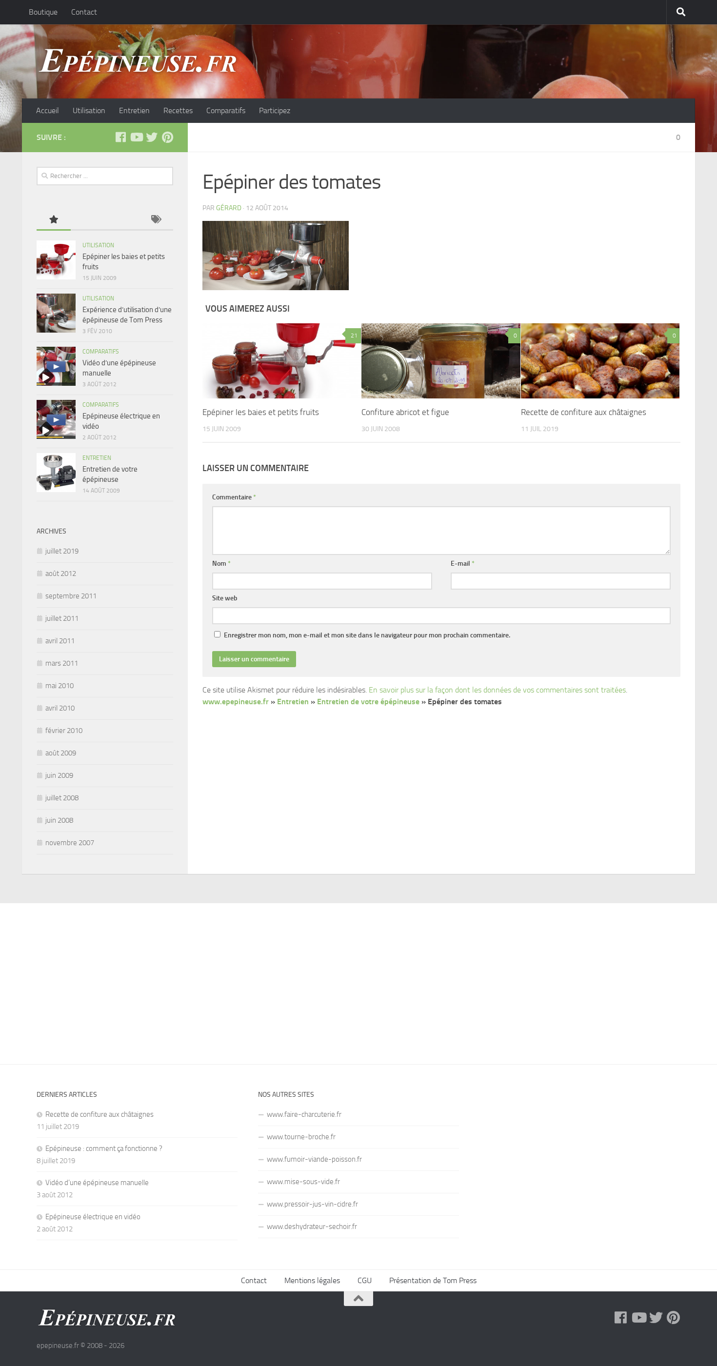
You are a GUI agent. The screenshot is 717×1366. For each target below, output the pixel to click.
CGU (365, 1280)
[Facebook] (120, 137)
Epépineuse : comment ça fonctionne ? (103, 1148)
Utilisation (89, 110)
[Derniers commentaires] (122, 220)
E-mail (463, 563)
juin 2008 (59, 820)
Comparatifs (225, 110)
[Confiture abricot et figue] (440, 360)
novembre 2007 (69, 842)
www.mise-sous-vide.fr (303, 1181)
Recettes (178, 110)
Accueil (47, 110)
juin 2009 (59, 775)
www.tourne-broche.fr (301, 1136)
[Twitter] (152, 137)
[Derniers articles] (88, 220)
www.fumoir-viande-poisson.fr (314, 1159)
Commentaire (234, 497)
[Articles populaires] (54, 220)
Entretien (134, 110)
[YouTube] (136, 137)
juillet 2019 (62, 551)
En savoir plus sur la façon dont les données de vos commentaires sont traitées (497, 689)
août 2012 (60, 573)
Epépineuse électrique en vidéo (92, 1216)
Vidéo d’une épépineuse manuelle (97, 1182)
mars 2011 (61, 663)
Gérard (228, 208)
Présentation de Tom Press (433, 1280)
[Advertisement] (358, 976)
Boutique (43, 12)
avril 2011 (60, 640)
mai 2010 (59, 685)
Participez (274, 110)
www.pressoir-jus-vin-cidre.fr (312, 1204)
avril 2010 (60, 708)
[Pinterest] (167, 137)
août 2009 (60, 753)
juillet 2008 (62, 797)
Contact (84, 12)
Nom (221, 563)
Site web (225, 598)
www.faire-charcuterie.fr (304, 1114)
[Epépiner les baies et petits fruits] (281, 360)
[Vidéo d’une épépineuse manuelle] (56, 366)
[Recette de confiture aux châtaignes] (600, 360)
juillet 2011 (62, 618)
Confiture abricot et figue (405, 412)
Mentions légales (312, 1280)
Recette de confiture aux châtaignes (583, 412)
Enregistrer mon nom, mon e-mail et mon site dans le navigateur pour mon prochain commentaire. (367, 635)
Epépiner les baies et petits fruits (260, 412)
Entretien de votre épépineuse (368, 701)
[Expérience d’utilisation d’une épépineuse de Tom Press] (56, 313)
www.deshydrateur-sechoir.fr (312, 1226)
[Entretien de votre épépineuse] (56, 472)
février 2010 (63, 730)
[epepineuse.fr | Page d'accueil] (139, 61)
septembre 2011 (71, 596)
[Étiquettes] (156, 220)
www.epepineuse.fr (235, 701)
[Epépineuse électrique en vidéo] (56, 419)
